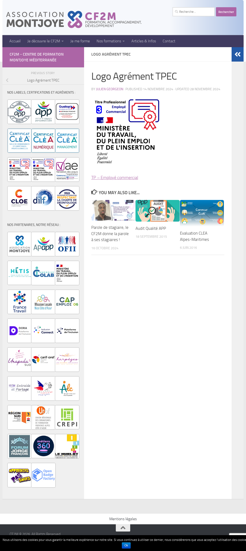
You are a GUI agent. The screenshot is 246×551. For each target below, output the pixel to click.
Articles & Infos (143, 41)
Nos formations (109, 41)
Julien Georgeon (109, 89)
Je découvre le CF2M (43, 41)
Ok (126, 545)
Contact (169, 41)
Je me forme (80, 41)
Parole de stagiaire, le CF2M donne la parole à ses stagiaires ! (110, 233)
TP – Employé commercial (114, 177)
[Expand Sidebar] (238, 54)
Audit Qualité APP (150, 228)
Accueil (15, 41)
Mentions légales (123, 519)
